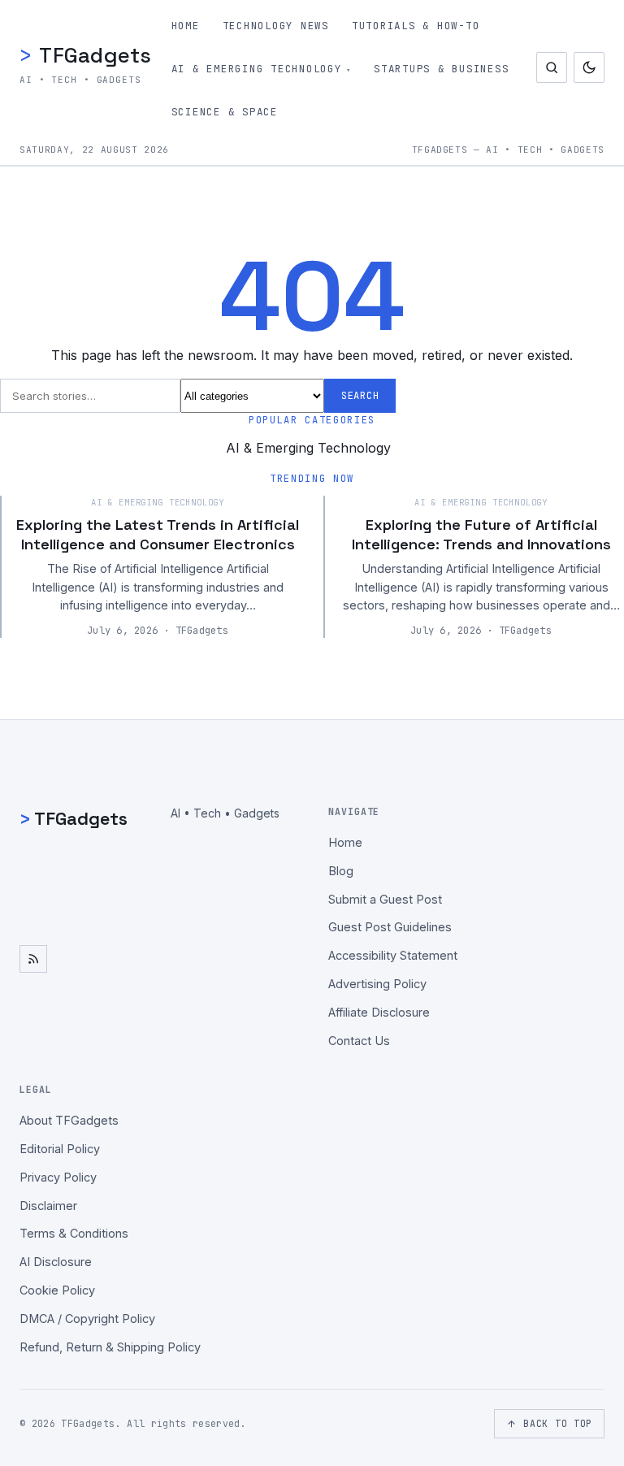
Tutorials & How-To (416, 26)
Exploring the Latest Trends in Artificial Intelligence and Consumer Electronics (157, 534)
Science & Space (224, 112)
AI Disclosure (56, 1262)
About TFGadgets (69, 1120)
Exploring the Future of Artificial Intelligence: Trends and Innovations (481, 534)
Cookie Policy (57, 1290)
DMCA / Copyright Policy (87, 1318)
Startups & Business (441, 69)
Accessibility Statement (392, 955)
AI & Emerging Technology (256, 69)
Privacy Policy (58, 1177)
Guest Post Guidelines (390, 927)
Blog (340, 871)
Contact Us (359, 1040)
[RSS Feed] (33, 959)
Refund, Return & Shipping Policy (110, 1347)
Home (185, 26)
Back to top (557, 1423)
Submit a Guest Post (385, 899)
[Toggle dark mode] (589, 67)
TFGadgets (86, 55)
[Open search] (551, 67)
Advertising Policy (377, 984)
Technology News (276, 26)
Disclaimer (48, 1205)
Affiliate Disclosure (379, 1012)
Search (360, 395)
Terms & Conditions (74, 1233)
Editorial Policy (60, 1149)
